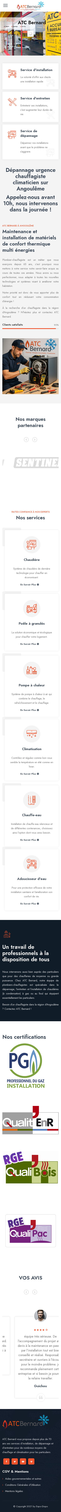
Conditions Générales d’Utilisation (23, 1485)
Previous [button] (26, 439)
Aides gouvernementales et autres (23, 1479)
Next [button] (34, 439)
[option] (30, 461)
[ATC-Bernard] (30, 6)
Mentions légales (14, 1491)
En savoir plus (28, 584)
